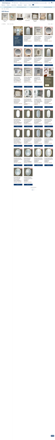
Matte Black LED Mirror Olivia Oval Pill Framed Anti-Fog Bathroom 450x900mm (48, 121)
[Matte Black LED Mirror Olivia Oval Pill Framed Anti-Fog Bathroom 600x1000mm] (48, 93)
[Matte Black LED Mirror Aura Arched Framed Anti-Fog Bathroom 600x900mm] (28, 31)
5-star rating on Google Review (48, 7)
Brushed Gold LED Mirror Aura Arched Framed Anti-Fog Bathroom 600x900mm (48, 60)
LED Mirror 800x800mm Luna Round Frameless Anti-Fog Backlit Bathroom (18, 60)
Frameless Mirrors (12, 20)
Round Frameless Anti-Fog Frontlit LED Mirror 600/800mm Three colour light (28, 101)
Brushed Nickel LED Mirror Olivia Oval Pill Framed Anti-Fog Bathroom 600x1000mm (18, 121)
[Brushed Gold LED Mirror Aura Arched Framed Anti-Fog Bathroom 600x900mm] (48, 52)
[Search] (46, 3)
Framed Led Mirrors (50, 20)
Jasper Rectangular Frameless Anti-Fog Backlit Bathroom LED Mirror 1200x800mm (17, 79)
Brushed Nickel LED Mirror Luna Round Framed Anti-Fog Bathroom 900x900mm (28, 160)
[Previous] (2, 17)
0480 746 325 (16, 2)
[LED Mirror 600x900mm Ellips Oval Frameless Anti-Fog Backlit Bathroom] (38, 52)
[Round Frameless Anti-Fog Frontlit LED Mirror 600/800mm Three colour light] (28, 93)
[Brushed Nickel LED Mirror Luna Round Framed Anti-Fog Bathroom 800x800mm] (18, 172)
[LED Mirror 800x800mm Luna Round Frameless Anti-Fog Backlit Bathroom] (18, 52)
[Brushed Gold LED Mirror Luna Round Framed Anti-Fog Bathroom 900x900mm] (38, 152)
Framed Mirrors (27, 20)
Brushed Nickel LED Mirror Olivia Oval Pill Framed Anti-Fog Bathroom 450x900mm (17, 140)
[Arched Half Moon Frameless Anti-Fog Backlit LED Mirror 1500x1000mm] (18, 93)
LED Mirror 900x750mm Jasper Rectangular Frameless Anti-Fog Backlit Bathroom (28, 79)
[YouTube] (4, 0)
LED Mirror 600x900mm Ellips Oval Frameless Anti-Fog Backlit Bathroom (38, 60)
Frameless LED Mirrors (5, 21)
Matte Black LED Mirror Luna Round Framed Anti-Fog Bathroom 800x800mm (28, 179)
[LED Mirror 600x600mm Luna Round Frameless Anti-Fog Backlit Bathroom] (28, 52)
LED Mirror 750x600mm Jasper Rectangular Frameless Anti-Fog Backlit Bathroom (38, 38)
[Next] (53, 17)
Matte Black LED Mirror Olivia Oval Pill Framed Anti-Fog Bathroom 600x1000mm (48, 101)
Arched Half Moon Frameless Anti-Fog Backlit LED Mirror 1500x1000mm (17, 101)
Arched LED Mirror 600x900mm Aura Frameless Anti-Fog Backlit (37, 79)
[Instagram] (3, 0)
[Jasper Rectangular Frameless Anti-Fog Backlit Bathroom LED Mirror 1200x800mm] (18, 72)
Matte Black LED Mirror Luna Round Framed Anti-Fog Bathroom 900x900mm (18, 160)
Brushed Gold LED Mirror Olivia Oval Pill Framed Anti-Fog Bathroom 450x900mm (28, 140)
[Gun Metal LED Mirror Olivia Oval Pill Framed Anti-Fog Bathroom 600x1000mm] (38, 114)
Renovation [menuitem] (20, 5)
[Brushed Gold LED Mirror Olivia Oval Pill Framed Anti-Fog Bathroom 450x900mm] (28, 133)
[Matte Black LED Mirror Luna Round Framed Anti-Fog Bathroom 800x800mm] (28, 172)
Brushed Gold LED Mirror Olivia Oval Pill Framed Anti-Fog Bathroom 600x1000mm (28, 121)
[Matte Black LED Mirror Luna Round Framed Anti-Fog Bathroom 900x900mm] (18, 152)
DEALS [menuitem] (30, 5)
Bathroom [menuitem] (3, 5)
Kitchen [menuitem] (8, 5)
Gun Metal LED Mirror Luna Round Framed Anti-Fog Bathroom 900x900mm (48, 140)
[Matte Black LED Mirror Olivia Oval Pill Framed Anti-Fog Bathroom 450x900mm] (48, 114)
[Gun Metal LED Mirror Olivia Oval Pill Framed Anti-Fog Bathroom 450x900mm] (38, 133)
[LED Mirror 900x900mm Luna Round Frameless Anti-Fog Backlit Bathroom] (48, 31)
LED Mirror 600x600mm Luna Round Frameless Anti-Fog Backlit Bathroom (28, 60)
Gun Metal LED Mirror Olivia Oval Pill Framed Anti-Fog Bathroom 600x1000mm (38, 121)
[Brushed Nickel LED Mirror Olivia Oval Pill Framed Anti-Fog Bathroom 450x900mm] (18, 133)
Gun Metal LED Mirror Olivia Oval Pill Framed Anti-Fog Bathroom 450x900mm (38, 140)
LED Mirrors (20, 20)
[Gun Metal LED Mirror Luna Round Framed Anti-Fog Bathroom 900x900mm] (48, 133)
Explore (47, 85)
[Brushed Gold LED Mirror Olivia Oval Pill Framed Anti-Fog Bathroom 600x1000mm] (28, 114)
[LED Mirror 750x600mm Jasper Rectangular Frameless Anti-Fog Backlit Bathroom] (38, 31)
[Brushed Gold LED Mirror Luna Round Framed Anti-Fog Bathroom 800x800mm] (48, 152)
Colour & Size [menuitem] (14, 5)
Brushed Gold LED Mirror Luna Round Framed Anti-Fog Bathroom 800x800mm (48, 160)
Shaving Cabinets (42, 20)
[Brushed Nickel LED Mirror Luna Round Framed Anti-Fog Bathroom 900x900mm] (28, 152)
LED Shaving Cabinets (35, 21)
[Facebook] (2, 0)
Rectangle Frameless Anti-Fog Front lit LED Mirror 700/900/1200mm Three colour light (38, 101)
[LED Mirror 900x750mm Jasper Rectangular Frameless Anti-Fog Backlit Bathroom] (28, 72)
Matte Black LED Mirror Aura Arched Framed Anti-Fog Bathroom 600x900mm (28, 38)
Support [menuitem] (25, 5)
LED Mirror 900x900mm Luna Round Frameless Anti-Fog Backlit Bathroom (48, 38)
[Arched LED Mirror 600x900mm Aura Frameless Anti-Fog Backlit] (38, 72)
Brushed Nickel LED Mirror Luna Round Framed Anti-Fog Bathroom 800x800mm (17, 179)
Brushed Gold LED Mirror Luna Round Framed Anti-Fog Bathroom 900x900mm (38, 160)
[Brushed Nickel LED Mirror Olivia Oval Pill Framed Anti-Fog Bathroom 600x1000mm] (18, 114)
